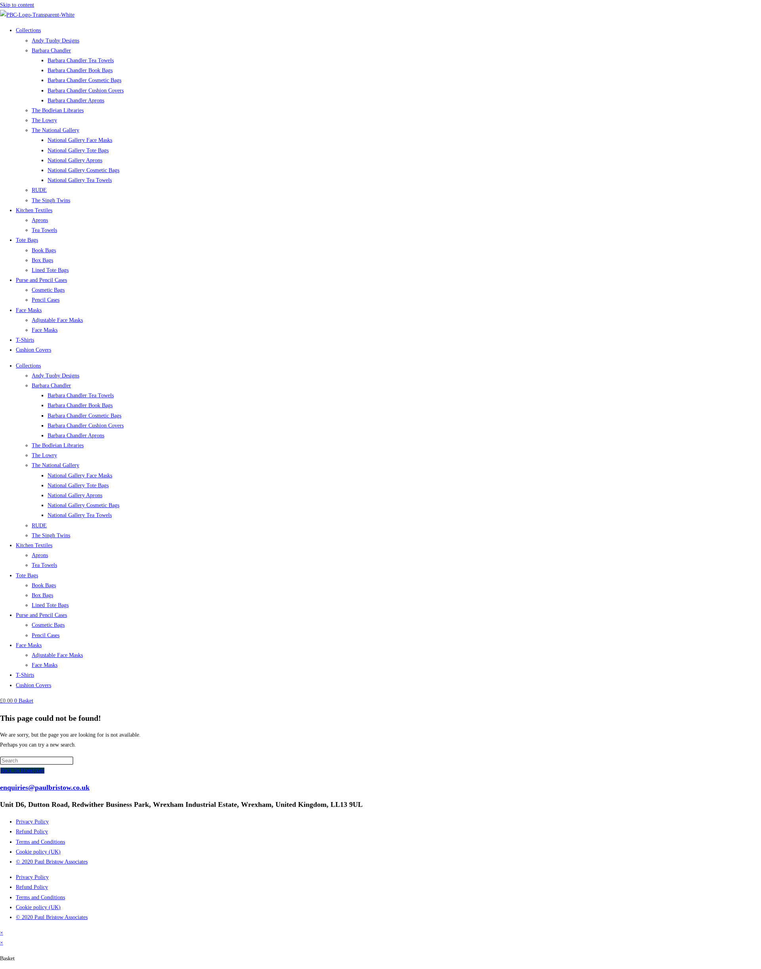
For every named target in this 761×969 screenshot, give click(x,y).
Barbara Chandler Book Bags (80, 70)
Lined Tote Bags (50, 270)
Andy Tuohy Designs (55, 41)
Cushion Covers (33, 350)
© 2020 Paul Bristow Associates (52, 862)
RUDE (39, 190)
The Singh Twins (51, 200)
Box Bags (42, 260)
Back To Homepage (22, 771)
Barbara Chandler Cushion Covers (86, 91)
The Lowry (44, 120)
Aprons (40, 220)
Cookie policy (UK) (38, 852)
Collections (28, 30)
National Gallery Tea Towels (80, 180)
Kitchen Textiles (34, 210)
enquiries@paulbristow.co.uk (45, 787)
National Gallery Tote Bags (78, 150)
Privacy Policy (32, 822)
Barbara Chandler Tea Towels (81, 60)
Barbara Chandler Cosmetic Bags (84, 80)
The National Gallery (55, 130)
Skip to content (17, 5)
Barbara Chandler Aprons (76, 100)
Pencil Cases (45, 300)
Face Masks (29, 310)
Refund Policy (32, 832)
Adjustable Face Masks (57, 320)
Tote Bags (27, 240)
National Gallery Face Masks (80, 140)
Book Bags (44, 250)
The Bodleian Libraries (58, 110)
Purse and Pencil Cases (41, 280)
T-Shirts (25, 340)
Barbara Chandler (51, 51)
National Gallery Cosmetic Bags (83, 170)
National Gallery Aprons (75, 160)
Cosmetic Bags (48, 290)
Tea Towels (44, 230)
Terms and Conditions (40, 842)
